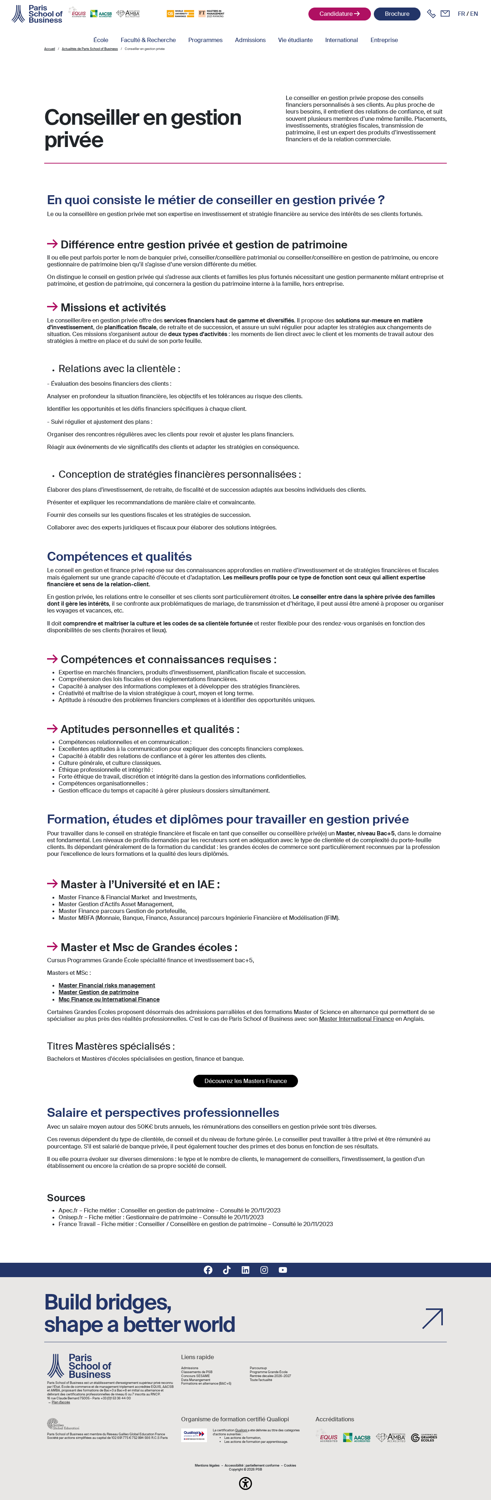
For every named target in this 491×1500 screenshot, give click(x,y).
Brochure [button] (397, 14)
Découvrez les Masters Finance (246, 1081)
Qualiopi (241, 1430)
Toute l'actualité (261, 1380)
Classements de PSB (196, 1372)
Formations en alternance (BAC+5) (206, 1384)
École (100, 40)
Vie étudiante (295, 40)
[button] (245, 1483)
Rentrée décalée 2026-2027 (270, 1376)
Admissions (250, 40)
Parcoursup (258, 1368)
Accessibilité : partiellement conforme (252, 1466)
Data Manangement (195, 1380)
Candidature (336, 14)
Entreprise (384, 40)
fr (461, 14)
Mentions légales (207, 1466)
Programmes (205, 40)
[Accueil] (37, 14)
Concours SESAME (195, 1376)
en (474, 14)
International (341, 40)
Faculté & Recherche (148, 40)
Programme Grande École (269, 1372)
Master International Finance (356, 1019)
